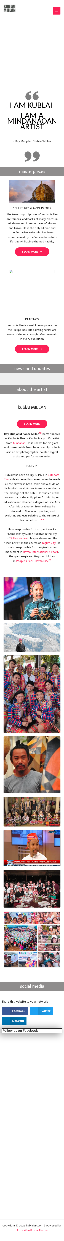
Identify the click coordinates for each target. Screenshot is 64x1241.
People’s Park (24, 561)
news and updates (32, 368)
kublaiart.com (15, 17)
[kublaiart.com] (9, 9)
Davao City (41, 561)
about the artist (32, 389)
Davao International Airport (40, 552)
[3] (42, 519)
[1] (40, 433)
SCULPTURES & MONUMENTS (32, 208)
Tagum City (48, 543)
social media (32, 986)
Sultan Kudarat (19, 538)
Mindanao (19, 443)
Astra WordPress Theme (32, 1230)
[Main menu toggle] (57, 11)
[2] (40, 519)
